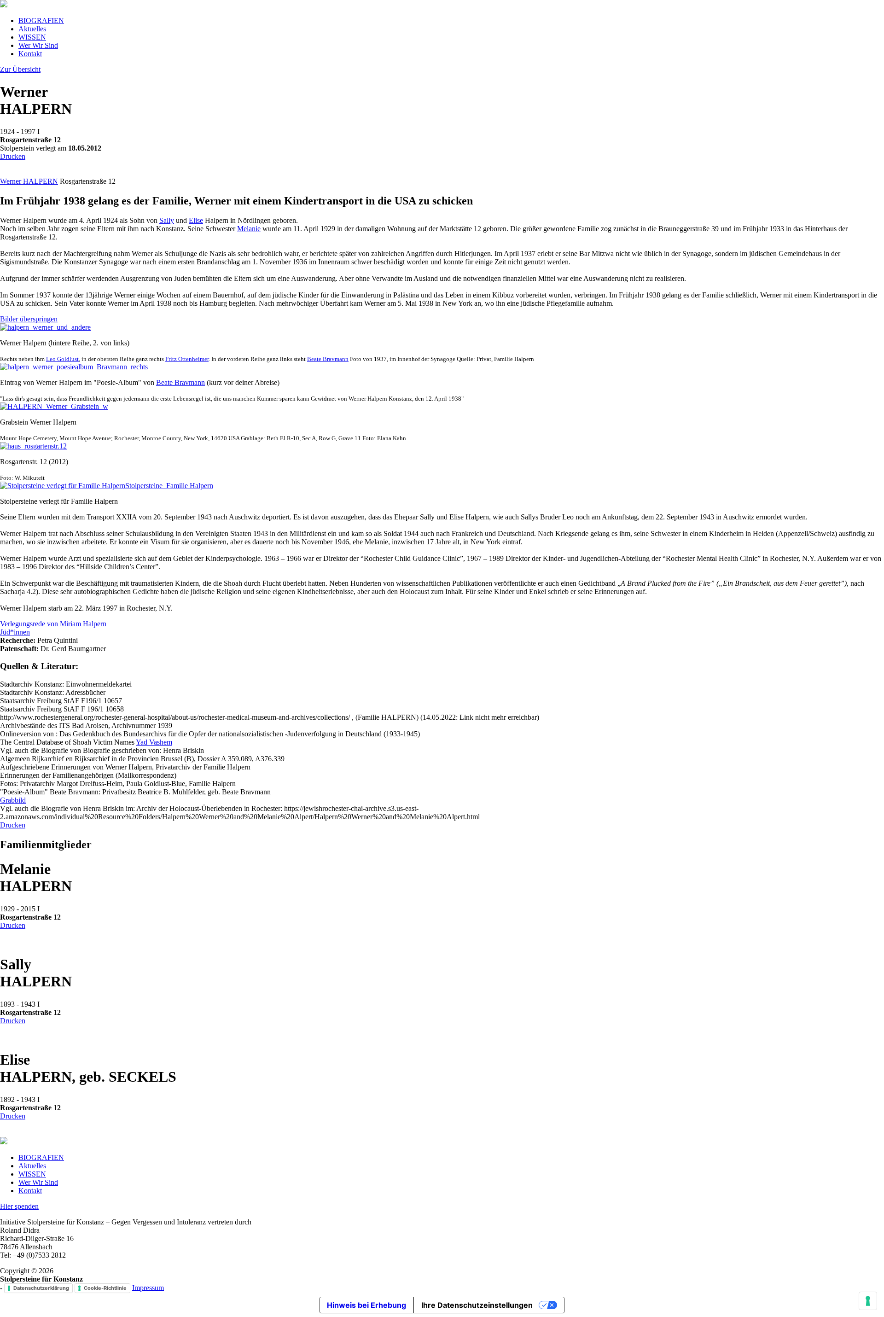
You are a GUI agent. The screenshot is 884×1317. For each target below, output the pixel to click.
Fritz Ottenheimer (187, 358)
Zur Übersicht (20, 69)
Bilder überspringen (29, 319)
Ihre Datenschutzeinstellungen (477, 1305)
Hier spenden (19, 1206)
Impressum (148, 1287)
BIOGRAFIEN (41, 20)
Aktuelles (32, 29)
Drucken (12, 156)
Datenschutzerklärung (41, 1288)
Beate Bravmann (328, 358)
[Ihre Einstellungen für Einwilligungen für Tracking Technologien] (868, 1301)
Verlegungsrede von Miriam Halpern (53, 624)
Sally (166, 220)
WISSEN (32, 37)
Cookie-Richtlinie (105, 1288)
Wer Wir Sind (38, 45)
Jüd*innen (15, 632)
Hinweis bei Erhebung (366, 1305)
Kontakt (30, 54)
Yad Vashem (154, 742)
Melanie (249, 229)
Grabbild (13, 800)
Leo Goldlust (62, 358)
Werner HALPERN (29, 181)
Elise (196, 220)
